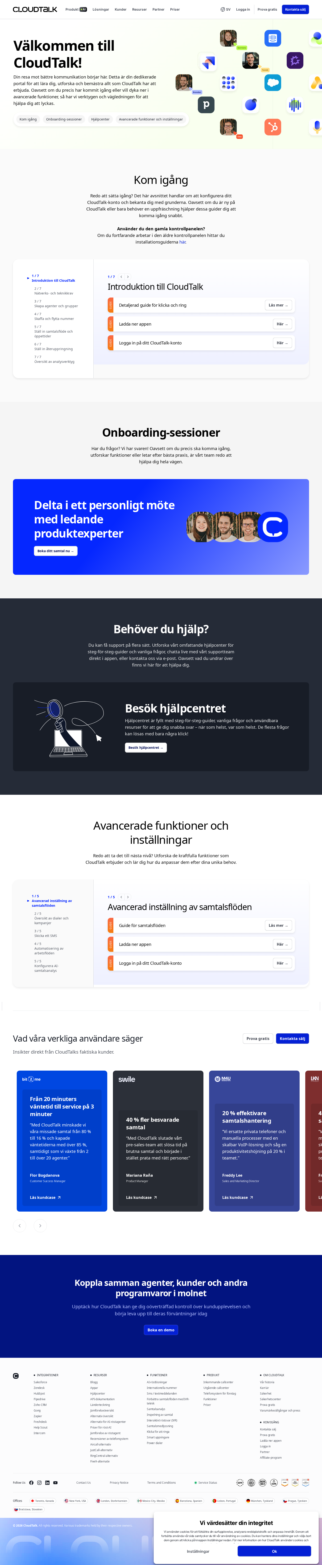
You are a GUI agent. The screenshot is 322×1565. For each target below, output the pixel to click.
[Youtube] (55, 1483)
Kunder (121, 9)
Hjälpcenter (100, 119)
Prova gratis (267, 9)
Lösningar (101, 9)
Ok (274, 1551)
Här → (282, 324)
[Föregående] (19, 1225)
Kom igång (28, 119)
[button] (225, 9)
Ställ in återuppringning (53, 349)
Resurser (139, 9)
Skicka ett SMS (45, 935)
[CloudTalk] (35, 9)
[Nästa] (40, 1225)
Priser (175, 9)
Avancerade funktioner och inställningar (151, 119)
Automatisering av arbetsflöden (48, 950)
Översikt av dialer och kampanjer (51, 920)
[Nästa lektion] (127, 276)
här (182, 242)
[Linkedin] (47, 1483)
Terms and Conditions (161, 1483)
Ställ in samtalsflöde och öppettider (53, 333)
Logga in (243, 9)
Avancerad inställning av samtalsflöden (52, 903)
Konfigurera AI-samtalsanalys (46, 968)
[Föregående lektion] (121, 276)
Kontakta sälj (295, 9)
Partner (159, 9)
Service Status (207, 1483)
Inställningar (198, 1551)
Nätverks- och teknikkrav (53, 293)
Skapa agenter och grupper (56, 306)
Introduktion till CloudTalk (53, 280)
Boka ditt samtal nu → (55, 551)
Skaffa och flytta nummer (54, 318)
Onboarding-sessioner (64, 119)
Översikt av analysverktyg (54, 361)
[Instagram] (39, 1483)
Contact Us (83, 1483)
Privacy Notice (119, 1483)
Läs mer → (278, 305)
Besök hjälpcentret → (145, 747)
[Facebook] (31, 1483)
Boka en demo (161, 1330)
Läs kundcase (42, 1197)
